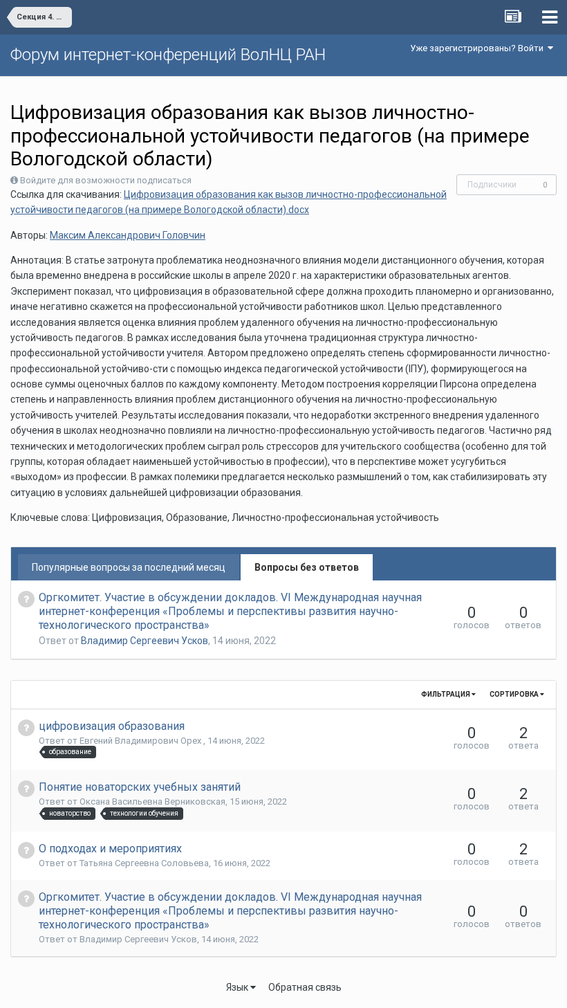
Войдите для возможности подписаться (106, 180)
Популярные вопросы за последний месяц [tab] (128, 567)
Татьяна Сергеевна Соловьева (144, 863)
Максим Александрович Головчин (127, 235)
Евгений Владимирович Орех (141, 740)
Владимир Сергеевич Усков (144, 640)
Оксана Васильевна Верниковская (152, 801)
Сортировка (515, 694)
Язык (238, 987)
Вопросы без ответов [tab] (306, 567)
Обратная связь (305, 987)
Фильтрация (446, 694)
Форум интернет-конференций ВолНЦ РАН (168, 54)
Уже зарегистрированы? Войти (479, 48)
